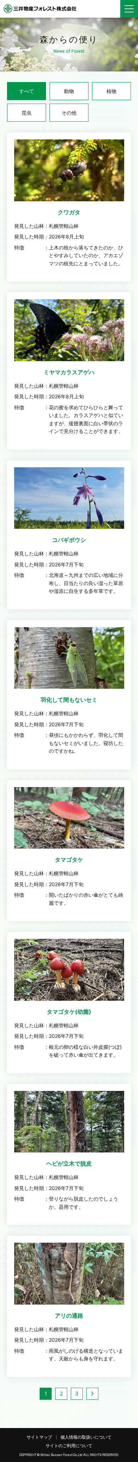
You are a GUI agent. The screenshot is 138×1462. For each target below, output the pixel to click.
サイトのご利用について (69, 1445)
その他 (69, 113)
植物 (111, 91)
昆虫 (26, 113)
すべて (26, 91)
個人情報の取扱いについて (86, 1437)
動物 (69, 91)
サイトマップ (39, 1437)
